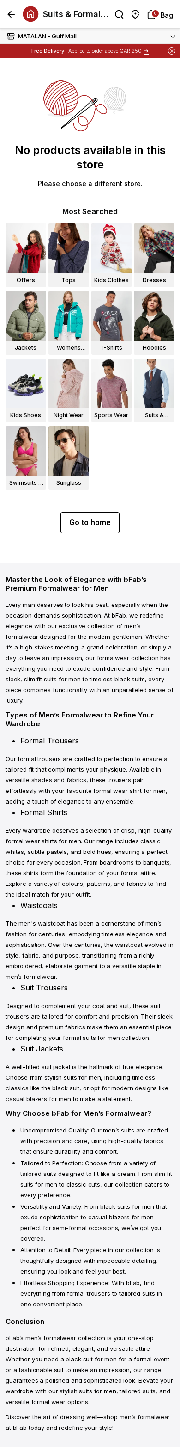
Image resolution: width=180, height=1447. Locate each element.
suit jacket (56, 1066)
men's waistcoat (41, 923)
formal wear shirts (31, 841)
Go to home (90, 522)
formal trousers (39, 758)
